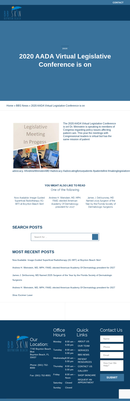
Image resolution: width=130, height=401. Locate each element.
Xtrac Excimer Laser (22, 295)
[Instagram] (107, 2)
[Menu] (125, 13)
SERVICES (83, 350)
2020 (65, 48)
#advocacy (56, 171)
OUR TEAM (84, 346)
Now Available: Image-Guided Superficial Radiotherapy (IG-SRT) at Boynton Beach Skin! (56, 260)
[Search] (95, 237)
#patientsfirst (100, 171)
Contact (118, 2)
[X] (99, 2)
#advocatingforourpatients (77, 171)
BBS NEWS (83, 354)
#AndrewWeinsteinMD (37, 171)
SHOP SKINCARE (87, 375)
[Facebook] (103, 2)
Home (9, 105)
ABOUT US (83, 341)
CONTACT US (85, 366)
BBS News (22, 105)
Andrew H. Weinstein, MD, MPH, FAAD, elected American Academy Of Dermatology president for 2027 (63, 267)
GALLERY (83, 371)
